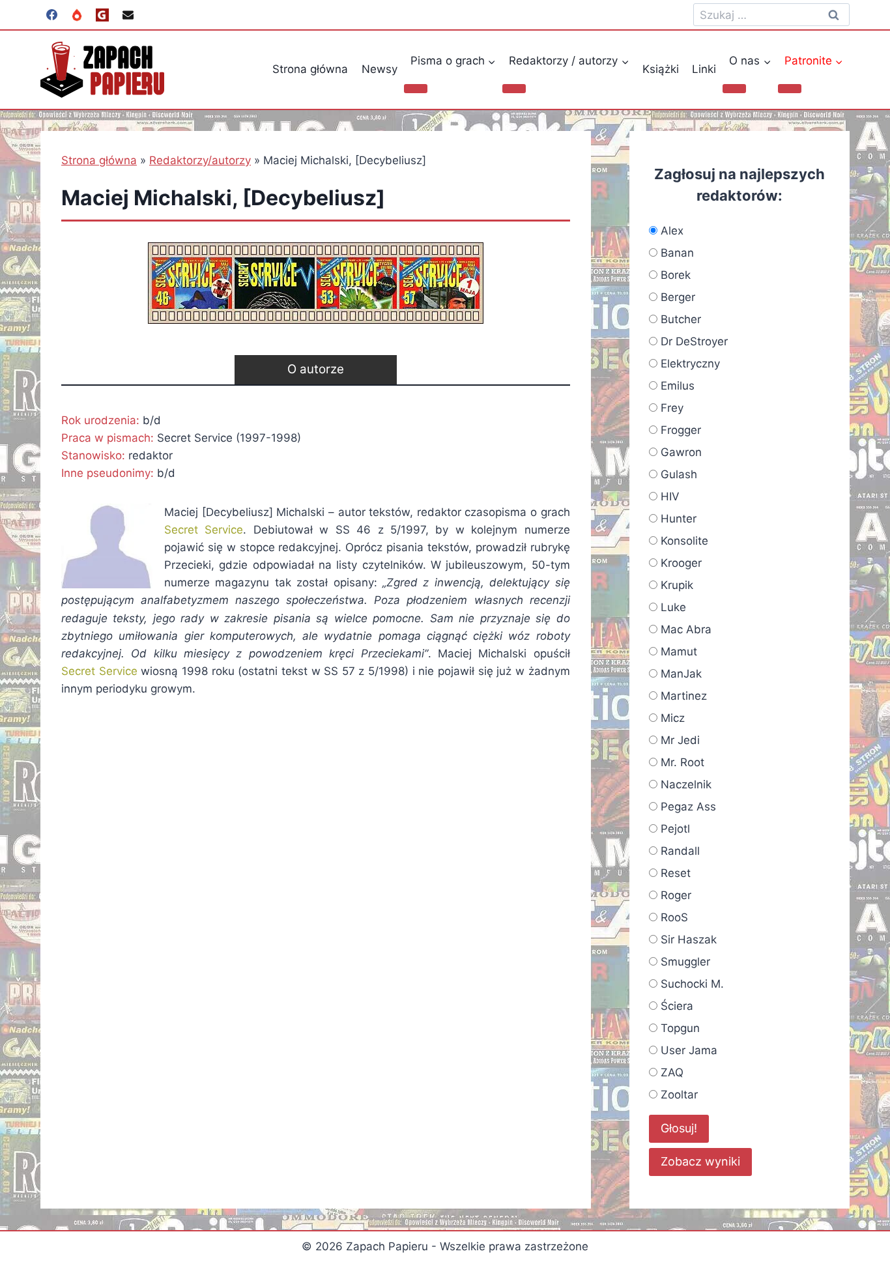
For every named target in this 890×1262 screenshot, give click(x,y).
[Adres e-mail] (128, 15)
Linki (704, 69)
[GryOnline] (102, 15)
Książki (660, 69)
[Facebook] (51, 15)
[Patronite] (77, 15)
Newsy (379, 69)
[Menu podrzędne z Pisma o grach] (415, 88)
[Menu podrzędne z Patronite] (789, 88)
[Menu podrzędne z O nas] (734, 88)
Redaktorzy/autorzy (200, 160)
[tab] (316, 369)
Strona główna (310, 69)
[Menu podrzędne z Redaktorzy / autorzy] (514, 88)
